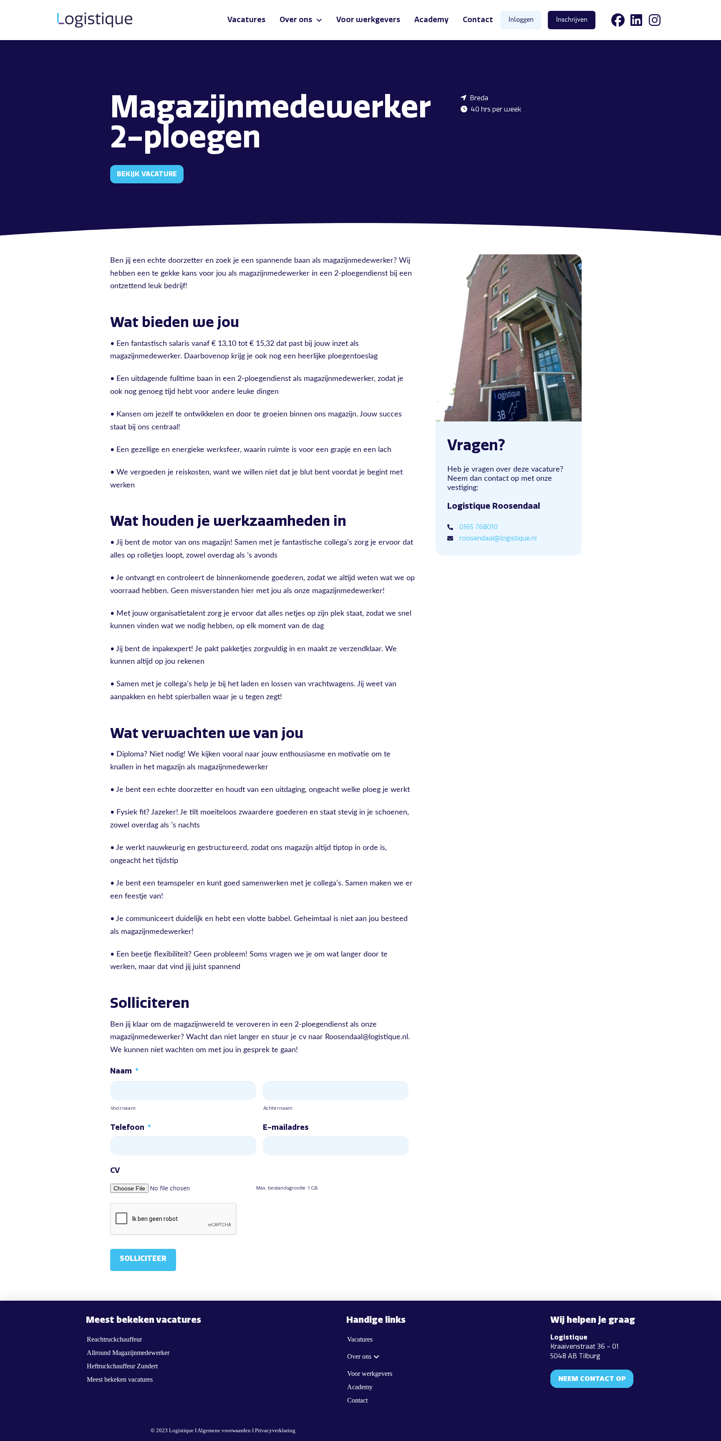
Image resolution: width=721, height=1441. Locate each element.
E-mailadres (285, 1127)
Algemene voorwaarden (224, 1430)
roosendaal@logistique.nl (498, 538)
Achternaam (278, 1108)
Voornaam (123, 1108)
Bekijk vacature (147, 174)
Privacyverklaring (275, 1430)
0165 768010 (478, 527)
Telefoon (130, 1127)
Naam (124, 1071)
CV (115, 1170)
